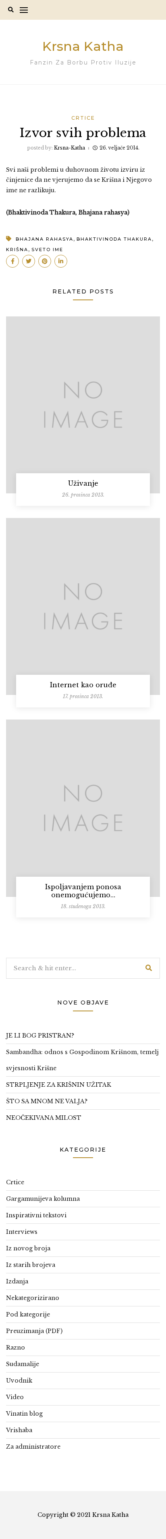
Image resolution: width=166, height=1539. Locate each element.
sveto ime (47, 249)
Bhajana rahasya (44, 239)
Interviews (21, 1231)
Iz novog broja (28, 1248)
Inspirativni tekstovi (36, 1215)
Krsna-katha (69, 148)
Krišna (17, 249)
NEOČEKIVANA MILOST (43, 1117)
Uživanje (83, 483)
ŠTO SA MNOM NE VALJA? (46, 1101)
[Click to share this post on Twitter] (28, 261)
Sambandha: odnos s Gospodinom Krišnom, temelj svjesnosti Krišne (82, 1060)
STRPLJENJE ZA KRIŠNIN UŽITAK (58, 1084)
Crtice (83, 118)
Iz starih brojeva (30, 1265)
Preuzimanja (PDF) (34, 1331)
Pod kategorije (28, 1314)
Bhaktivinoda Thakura (114, 239)
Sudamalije (22, 1364)
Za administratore (33, 1446)
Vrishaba (19, 1430)
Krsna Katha (83, 46)
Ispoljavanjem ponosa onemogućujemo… (83, 891)
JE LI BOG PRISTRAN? (40, 1035)
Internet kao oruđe (83, 685)
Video (15, 1397)
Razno (15, 1347)
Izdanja (17, 1281)
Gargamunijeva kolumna (43, 1198)
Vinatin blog (24, 1413)
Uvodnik (19, 1380)
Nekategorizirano (32, 1298)
